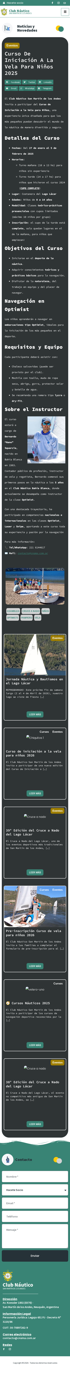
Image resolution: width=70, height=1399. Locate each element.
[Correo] (64, 3)
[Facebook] (52, 3)
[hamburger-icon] (65, 12)
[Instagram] (58, 3)
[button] (13, 82)
